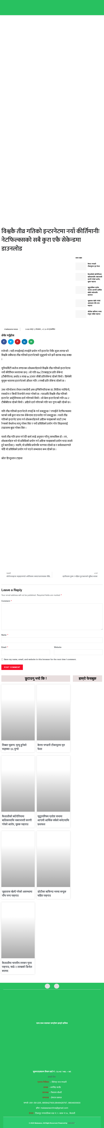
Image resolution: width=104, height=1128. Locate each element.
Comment (6, 600)
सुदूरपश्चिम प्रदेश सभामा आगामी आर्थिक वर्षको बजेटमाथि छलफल (95, 291)
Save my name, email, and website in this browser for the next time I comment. (40, 659)
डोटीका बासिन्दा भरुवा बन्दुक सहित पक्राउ (95, 312)
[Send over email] (31, 341)
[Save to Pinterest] (17, 341)
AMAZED (71, 1123)
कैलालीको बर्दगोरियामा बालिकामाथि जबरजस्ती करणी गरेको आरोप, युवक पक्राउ (95, 278)
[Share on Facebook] (4, 341)
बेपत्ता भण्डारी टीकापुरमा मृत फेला (94, 264)
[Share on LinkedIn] (24, 341)
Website (57, 647)
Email (4, 647)
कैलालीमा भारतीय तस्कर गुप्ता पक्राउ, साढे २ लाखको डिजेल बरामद (17, 966)
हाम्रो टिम (52, 1076)
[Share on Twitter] (11, 341)
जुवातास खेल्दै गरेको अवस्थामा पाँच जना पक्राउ (94, 303)
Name (4, 634)
